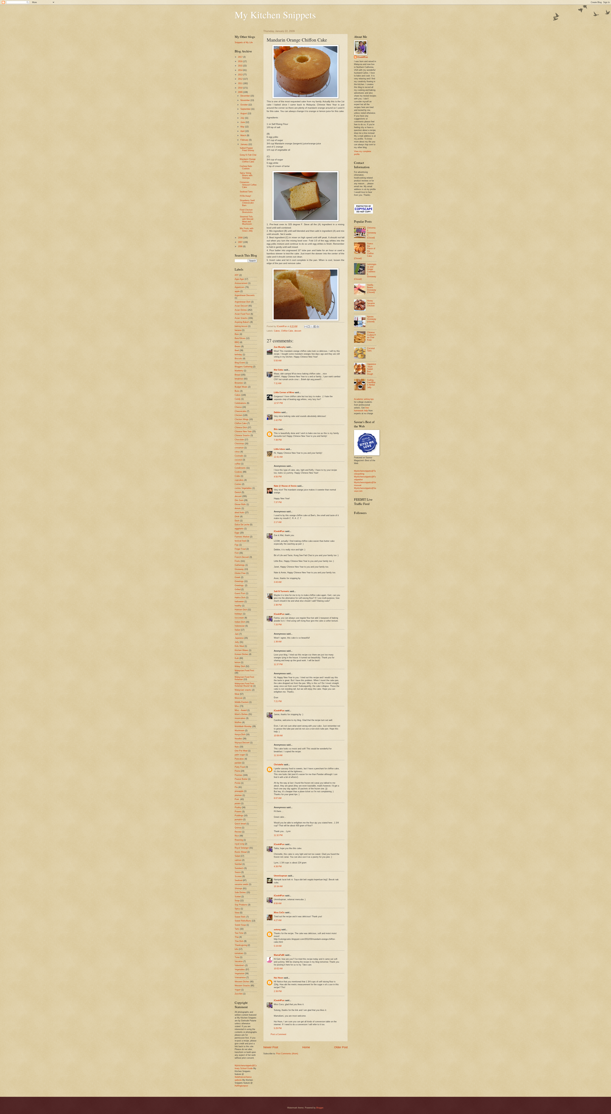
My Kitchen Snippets (275, 14)
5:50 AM (277, 360)
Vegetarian (239, 973)
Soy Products (241, 904)
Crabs (237, 476)
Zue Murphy (280, 347)
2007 (240, 242)
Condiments (240, 468)
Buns (237, 391)
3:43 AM (277, 582)
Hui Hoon (278, 978)
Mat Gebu (278, 370)
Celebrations (240, 403)
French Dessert (242, 557)
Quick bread (240, 823)
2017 (240, 57)
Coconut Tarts (371, 349)
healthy (238, 605)
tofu (236, 949)
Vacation (239, 961)
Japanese (239, 638)
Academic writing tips (364, 399)
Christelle (278, 764)
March (243, 135)
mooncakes (240, 718)
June (243, 122)
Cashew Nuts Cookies (246, 167)
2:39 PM (278, 991)
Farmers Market (242, 537)
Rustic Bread (241, 852)
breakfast (239, 379)
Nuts (237, 747)
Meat (237, 694)
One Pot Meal (241, 751)
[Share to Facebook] (314, 326)
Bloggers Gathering (243, 366)
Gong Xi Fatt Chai (248, 155)
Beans (238, 346)
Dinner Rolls (240, 504)
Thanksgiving (241, 945)
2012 (240, 79)
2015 (240, 65)
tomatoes (239, 953)
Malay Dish (240, 666)
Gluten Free (240, 573)
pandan (238, 763)
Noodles (238, 738)
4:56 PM (278, 476)
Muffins (238, 722)
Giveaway (239, 569)
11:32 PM (278, 835)
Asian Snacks (241, 318)
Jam (237, 634)
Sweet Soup (240, 925)
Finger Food (240, 549)
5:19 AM (277, 946)
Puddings (239, 815)
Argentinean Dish (242, 302)
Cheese (238, 407)
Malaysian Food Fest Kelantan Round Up (244, 684)
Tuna (237, 957)
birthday (238, 354)
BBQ (237, 342)
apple (237, 291)
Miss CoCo (279, 912)
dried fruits (239, 512)
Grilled (238, 589)
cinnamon (239, 447)
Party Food (240, 767)
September (245, 109)
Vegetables (240, 969)
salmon (238, 860)
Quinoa (238, 827)
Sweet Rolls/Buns (243, 921)
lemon (237, 662)
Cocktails (239, 456)
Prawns (238, 811)
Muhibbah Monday (243, 726)
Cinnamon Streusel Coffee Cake (248, 184)
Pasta (237, 771)
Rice (237, 836)
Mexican (238, 698)
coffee (237, 464)
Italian (237, 630)
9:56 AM (277, 903)
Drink (237, 516)
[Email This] (305, 326)
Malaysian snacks (243, 690)
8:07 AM (277, 798)
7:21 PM (278, 701)
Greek (237, 577)
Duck (237, 520)
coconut (238, 460)
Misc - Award (241, 710)
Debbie (277, 412)
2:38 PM (278, 605)
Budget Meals (241, 387)
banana (238, 330)
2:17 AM (277, 522)
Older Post (341, 1047)
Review (238, 832)
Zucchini (238, 994)
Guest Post (240, 593)
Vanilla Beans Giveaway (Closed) (371, 288)
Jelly (237, 642)
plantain (238, 795)
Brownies (239, 383)
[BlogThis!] (308, 326)
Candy (238, 399)
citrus (237, 451)
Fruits (237, 561)
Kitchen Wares (241, 650)
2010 (240, 88)
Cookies (238, 472)
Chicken (238, 415)
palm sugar (240, 754)
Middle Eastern (242, 702)
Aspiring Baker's (242, 322)
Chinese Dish (241, 427)
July (242, 118)
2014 (240, 70)
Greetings (239, 581)
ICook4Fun (279, 531)
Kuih (237, 658)
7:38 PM (278, 440)
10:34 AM (278, 886)
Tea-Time (239, 933)
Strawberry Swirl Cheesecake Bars (247, 203)
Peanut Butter (241, 779)
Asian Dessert (241, 306)
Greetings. (239, 585)
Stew (237, 912)
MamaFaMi (279, 955)
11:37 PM (278, 664)
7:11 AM (277, 383)
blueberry (239, 370)
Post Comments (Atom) (287, 1053)
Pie (236, 787)
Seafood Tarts (246, 191)
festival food (240, 541)
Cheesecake (240, 411)
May (242, 126)
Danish (238, 492)
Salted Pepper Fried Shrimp (247, 149)
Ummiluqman (280, 876)
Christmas (239, 443)
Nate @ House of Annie (285, 486)
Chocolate (239, 439)
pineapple (239, 791)
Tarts (237, 929)
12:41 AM (278, 457)
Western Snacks (242, 985)
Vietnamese (240, 977)
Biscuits (238, 358)
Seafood (238, 880)
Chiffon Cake (287, 331)
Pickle (237, 783)
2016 (240, 61)
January (244, 144)
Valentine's (240, 965)
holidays (238, 614)
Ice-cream (239, 618)
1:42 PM (278, 420)
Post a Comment (278, 1034)
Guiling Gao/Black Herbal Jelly (371, 384)
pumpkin (238, 819)
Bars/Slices (240, 338)
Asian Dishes (241, 310)
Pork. (237, 799)
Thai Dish (239, 941)
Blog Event (240, 362)
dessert (297, 331)
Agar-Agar (239, 279)
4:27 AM (277, 920)
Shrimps (238, 888)
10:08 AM (278, 735)
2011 (240, 83)
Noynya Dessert (242, 742)
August (244, 113)
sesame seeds (241, 884)
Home (306, 1047)
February (244, 140)
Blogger (319, 1108)
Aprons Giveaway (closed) (371, 319)
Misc (237, 706)
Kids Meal (239, 646)
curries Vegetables (243, 488)
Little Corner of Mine (284, 392)
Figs (237, 545)
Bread (237, 375)
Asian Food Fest (242, 314)
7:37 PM (278, 502)
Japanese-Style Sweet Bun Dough (371, 369)
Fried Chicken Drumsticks (246, 211)
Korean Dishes (241, 654)
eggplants (239, 528)
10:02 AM (278, 968)
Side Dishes (240, 892)
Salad (237, 856)
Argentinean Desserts (245, 295)
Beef (237, 350)
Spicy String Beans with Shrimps (246, 175)
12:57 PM (278, 403)
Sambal (238, 864)
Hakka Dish (240, 597)
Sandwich (239, 868)
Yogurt (238, 990)
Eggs (237, 533)
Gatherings (240, 565)
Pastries (238, 775)
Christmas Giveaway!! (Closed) (371, 233)
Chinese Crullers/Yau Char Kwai (371, 336)
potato (237, 803)
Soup (237, 900)
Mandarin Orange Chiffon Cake (248, 160)
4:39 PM (278, 866)
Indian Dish (240, 622)
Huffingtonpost (241, 1086)
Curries (238, 484)
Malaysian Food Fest (244, 670)
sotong (277, 929)
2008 (240, 237)
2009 (240, 92)
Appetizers (240, 287)
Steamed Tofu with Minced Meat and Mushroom (246, 220)
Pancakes (239, 759)
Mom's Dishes (241, 714)
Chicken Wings (242, 419)
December (245, 96)
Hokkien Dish (241, 609)
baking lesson (241, 326)
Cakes (277, 331)
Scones (238, 876)
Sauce (238, 872)
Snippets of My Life (244, 42)
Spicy (237, 908)
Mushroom (239, 730)
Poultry (238, 807)
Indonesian (240, 626)
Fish (237, 553)
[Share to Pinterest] (317, 326)
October (244, 105)
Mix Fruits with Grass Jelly (246, 229)
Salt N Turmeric (281, 591)
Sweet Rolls (240, 917)
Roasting (239, 840)
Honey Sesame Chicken (371, 303)
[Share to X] (311, 326)
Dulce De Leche (242, 524)
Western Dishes (242, 981)
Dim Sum (239, 500)
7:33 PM (278, 624)
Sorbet (238, 896)
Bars (237, 334)
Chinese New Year (243, 431)
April (242, 131)
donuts (238, 508)
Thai (237, 937)
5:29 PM (278, 1028)
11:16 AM (278, 755)
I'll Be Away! (245, 196)
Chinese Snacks (242, 435)
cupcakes (239, 480)
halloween (239, 601)
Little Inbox (279, 449)
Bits (276, 429)
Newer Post (270, 1047)
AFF (237, 275)
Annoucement (241, 283)
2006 (240, 246)
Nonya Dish (240, 734)
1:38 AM (277, 641)
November (245, 100)
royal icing (239, 844)
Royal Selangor (242, 848)
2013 (240, 74)
